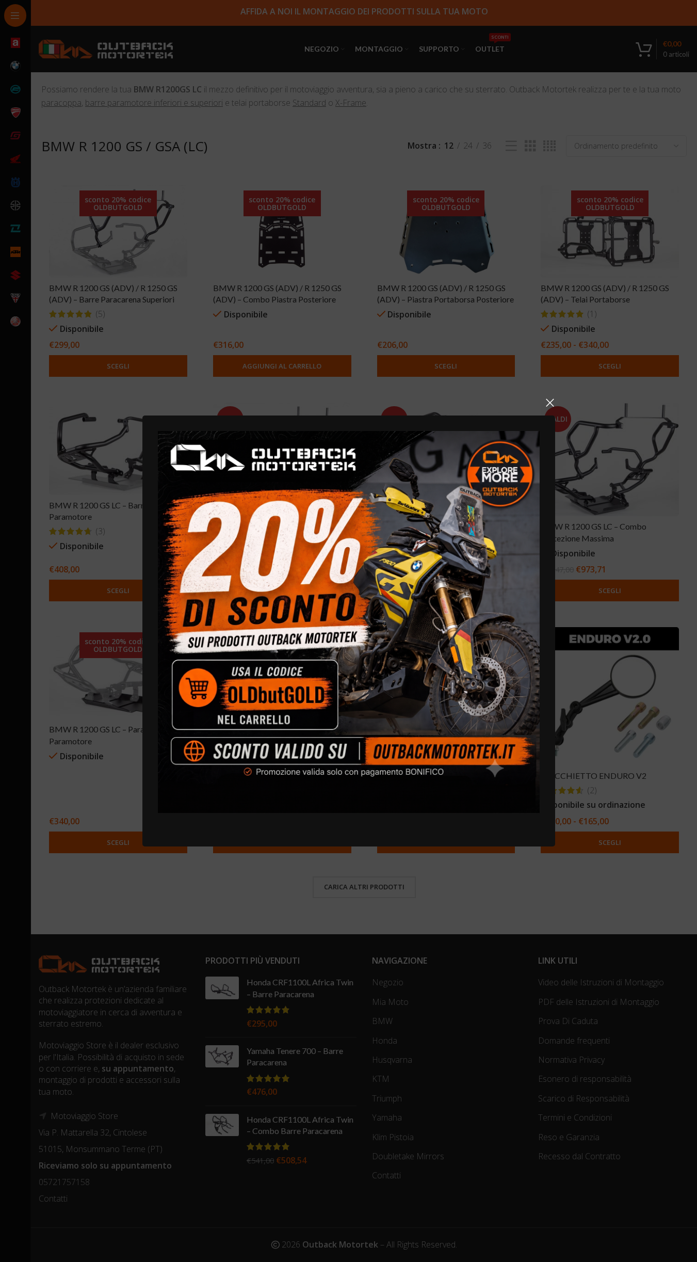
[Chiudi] (550, 403)
